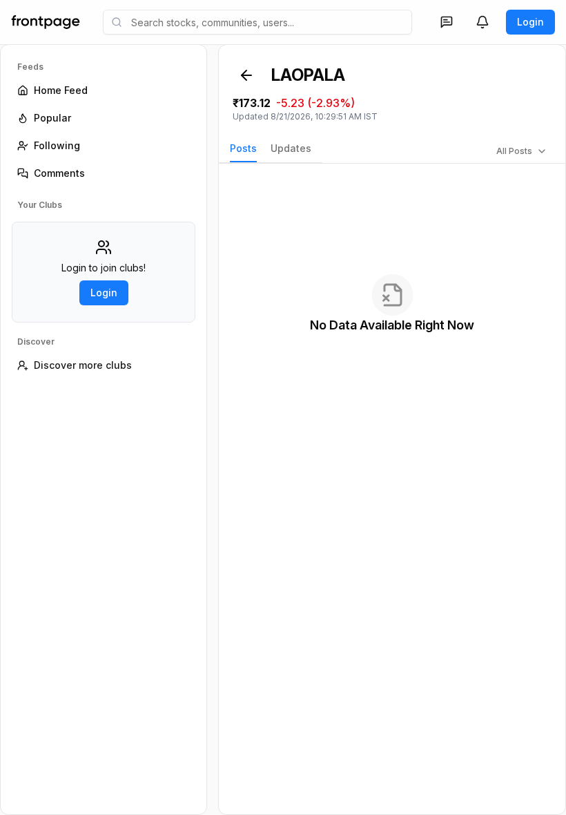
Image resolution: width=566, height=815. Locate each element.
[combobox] (257, 22)
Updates (291, 148)
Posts (243, 148)
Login (530, 22)
